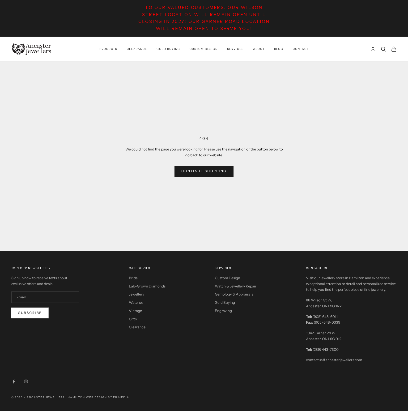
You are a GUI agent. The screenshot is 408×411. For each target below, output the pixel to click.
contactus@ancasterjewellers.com (334, 360)
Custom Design (203, 49)
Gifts (133, 319)
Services (235, 49)
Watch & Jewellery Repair (235, 286)
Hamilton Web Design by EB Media (98, 397)
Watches (136, 302)
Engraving (223, 310)
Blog (278, 49)
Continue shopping (204, 171)
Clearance (137, 49)
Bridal (134, 278)
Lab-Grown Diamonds (147, 286)
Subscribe (30, 313)
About (259, 49)
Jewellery (136, 294)
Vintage (135, 310)
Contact (301, 49)
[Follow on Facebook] (13, 381)
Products (108, 49)
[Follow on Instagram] (26, 381)
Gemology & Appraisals (234, 294)
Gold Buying (168, 49)
